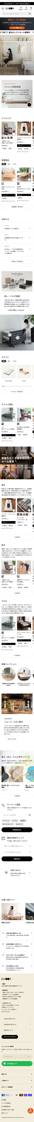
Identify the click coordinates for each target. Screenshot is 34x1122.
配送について (5, 1113)
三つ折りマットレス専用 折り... (8, 429)
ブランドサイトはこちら (9, 1036)
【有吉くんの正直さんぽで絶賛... (8, 581)
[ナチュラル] (3, 183)
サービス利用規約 (6, 1103)
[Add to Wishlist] (14, 134)
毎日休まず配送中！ (25, 3)
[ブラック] (11, 137)
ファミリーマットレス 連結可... (24, 138)
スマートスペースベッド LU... (24, 633)
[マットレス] (9, 372)
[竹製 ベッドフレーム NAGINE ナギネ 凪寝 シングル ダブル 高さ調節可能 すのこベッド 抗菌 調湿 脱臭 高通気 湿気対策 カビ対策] (9, 174)
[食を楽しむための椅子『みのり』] (8, 674)
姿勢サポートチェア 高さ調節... (23, 581)
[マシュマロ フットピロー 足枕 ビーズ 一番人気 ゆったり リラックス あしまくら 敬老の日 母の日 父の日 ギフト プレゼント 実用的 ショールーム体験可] (24, 505)
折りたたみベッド (8, 824)
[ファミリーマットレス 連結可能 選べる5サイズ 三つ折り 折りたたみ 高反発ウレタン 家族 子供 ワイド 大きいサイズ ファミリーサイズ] (24, 128)
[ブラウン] (18, 424)
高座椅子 (23, 821)
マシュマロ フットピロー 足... (22, 518)
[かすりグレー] (3, 137)
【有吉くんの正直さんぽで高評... (8, 142)
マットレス (8, 381)
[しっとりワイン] (27, 514)
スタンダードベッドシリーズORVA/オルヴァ (24, 684)
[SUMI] (3, 424)
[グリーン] (8, 137)
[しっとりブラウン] (21, 514)
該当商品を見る (17, 830)
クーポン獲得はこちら (17, 28)
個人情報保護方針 (6, 1106)
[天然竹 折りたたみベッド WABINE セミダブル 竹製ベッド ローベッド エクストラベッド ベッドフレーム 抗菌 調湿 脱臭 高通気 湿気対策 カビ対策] (24, 174)
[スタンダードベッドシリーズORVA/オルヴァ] (24, 674)
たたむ (14, 164)
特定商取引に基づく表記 (8, 1110)
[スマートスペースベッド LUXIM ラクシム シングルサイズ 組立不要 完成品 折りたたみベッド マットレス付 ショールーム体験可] (24, 623)
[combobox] (17, 14)
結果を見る (17, 859)
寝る (4, 164)
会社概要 (4, 1100)
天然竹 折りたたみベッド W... (24, 188)
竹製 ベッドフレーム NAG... (8, 188)
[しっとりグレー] (18, 514)
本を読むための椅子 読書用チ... (23, 428)
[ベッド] (24, 372)
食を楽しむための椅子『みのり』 (8, 684)
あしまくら (19, 824)
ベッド (24, 381)
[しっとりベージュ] (24, 514)
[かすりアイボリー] (5, 137)
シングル (14, 821)
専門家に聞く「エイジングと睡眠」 (11, 786)
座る (9, 164)
